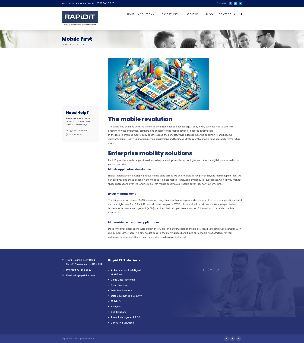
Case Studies (170, 14)
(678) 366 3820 (105, 3)
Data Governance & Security (126, 295)
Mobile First (73, 67)
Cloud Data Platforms (123, 279)
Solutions (147, 14)
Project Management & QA (125, 317)
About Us (192, 14)
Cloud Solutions (75, 61)
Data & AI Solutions (121, 290)
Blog (209, 14)
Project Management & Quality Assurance (80, 89)
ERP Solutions (74, 80)
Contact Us (226, 14)
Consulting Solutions (79, 97)
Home (130, 14)
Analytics (71, 74)
